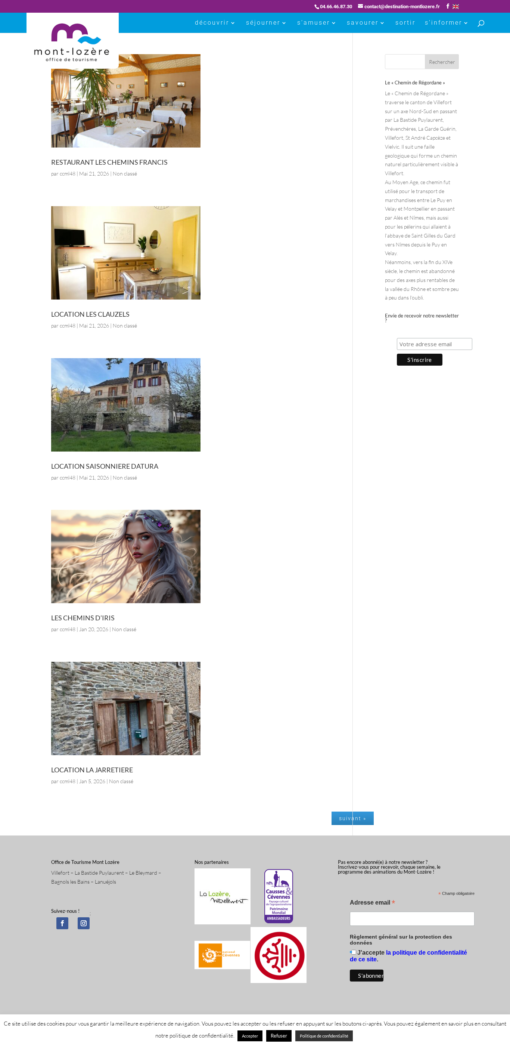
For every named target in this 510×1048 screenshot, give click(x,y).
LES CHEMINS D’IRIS (83, 618)
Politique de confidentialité (324, 1035)
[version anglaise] (456, 6)
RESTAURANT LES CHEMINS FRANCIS (109, 162)
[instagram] (84, 923)
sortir (405, 23)
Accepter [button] (250, 1035)
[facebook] (62, 923)
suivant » (352, 818)
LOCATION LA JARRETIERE (92, 770)
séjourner (263, 23)
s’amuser (313, 23)
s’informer (443, 23)
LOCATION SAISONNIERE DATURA (104, 466)
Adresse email (372, 903)
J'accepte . (408, 955)
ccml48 (67, 173)
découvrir (212, 23)
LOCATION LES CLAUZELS (90, 314)
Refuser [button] (279, 1036)
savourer (363, 23)
